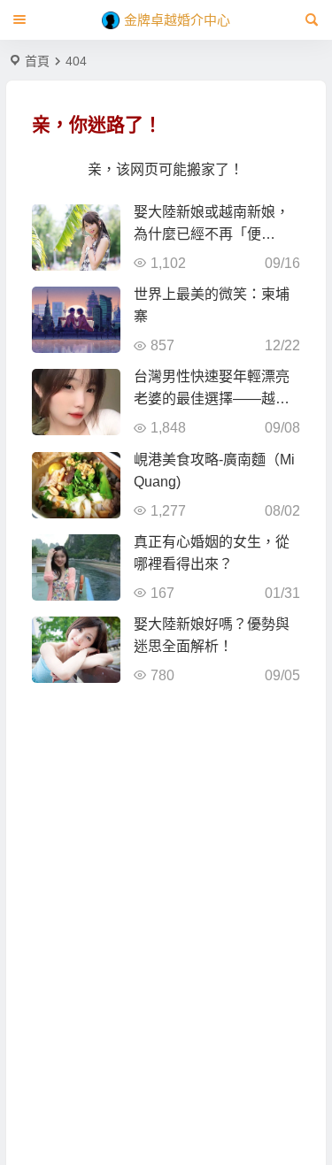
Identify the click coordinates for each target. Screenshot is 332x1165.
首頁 (37, 61)
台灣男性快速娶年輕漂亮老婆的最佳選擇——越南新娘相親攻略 (212, 398)
